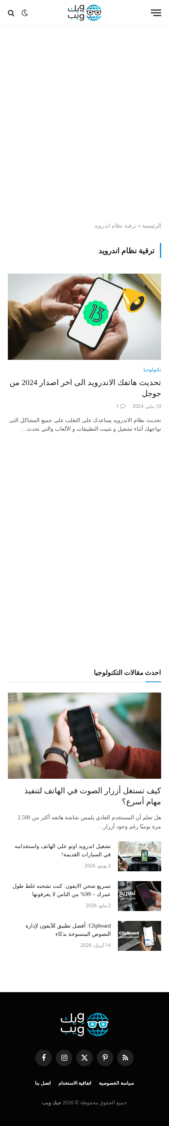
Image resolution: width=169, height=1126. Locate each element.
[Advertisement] (84, 124)
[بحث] (12, 13)
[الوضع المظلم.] (25, 13)
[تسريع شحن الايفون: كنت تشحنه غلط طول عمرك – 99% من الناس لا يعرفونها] (139, 896)
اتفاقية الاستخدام (75, 1083)
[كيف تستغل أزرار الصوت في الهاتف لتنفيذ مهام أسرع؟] (84, 736)
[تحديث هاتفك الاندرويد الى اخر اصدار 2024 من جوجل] (84, 317)
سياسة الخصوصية (116, 1083)
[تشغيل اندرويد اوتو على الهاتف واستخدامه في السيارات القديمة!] (139, 856)
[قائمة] (156, 13)
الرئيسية (151, 225)
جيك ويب (51, 1102)
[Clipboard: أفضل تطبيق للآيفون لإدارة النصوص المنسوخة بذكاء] (139, 936)
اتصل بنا (43, 1083)
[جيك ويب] (84, 13)
